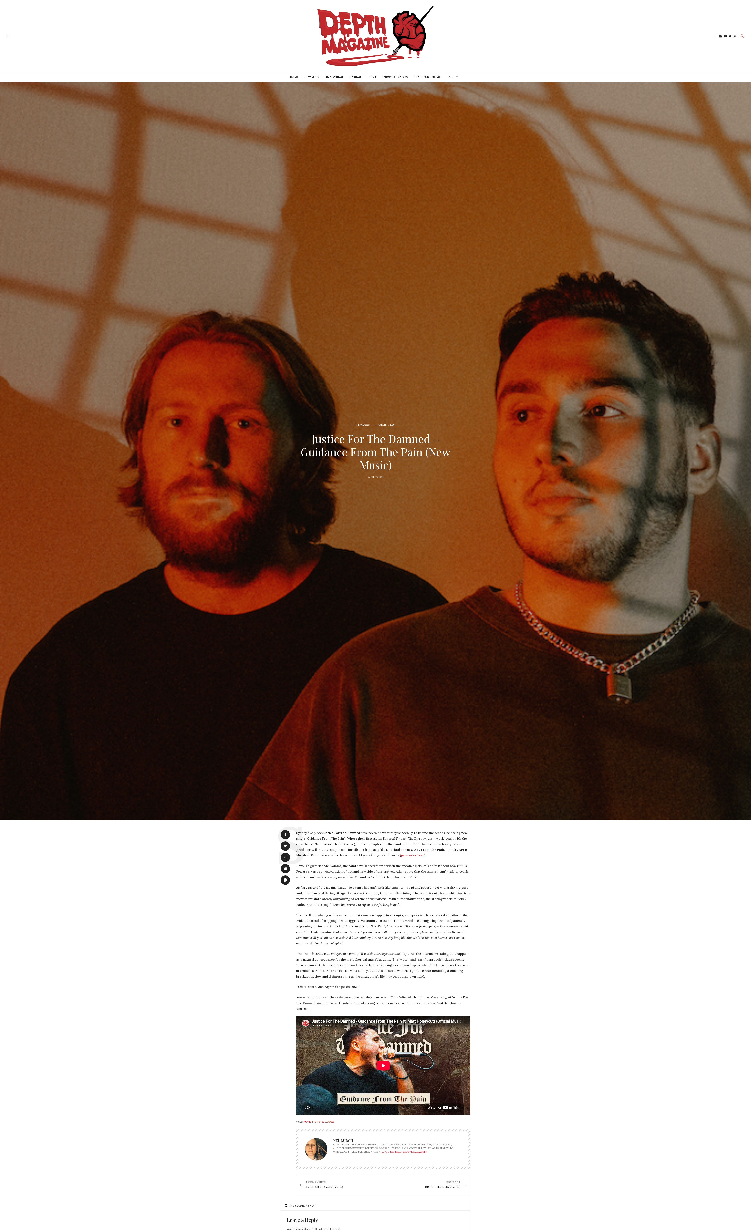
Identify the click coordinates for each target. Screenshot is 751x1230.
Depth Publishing (426, 77)
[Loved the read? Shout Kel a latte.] (404, 1151)
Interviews (334, 77)
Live (373, 77)
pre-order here (412, 855)
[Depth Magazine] (375, 36)
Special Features (395, 77)
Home (294, 77)
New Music (312, 77)
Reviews (355, 77)
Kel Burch (377, 477)
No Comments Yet (303, 1205)
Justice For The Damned (319, 1121)
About (453, 77)
